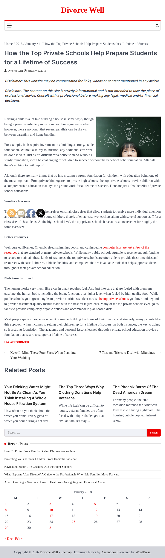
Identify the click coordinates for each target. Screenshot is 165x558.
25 (73, 522)
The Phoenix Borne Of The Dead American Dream (136, 390)
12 (96, 510)
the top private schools (113, 298)
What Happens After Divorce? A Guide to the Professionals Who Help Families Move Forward (61, 474)
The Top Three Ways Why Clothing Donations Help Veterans (81, 392)
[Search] (157, 25)
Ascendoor (108, 552)
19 (96, 516)
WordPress (143, 552)
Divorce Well (82, 10)
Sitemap (66, 552)
